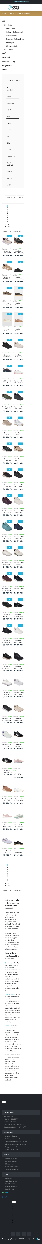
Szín (8, 116)
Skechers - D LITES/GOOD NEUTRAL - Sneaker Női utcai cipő (18, 800)
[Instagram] (18, 1234)
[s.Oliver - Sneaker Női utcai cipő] (18, 267)
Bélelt (9, 143)
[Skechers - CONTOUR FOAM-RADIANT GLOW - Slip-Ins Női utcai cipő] (7, 449)
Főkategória (11, 156)
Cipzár (9, 150)
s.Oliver (15, 275)
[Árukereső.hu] (13, 1204)
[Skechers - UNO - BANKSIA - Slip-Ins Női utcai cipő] (18, 578)
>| (9, 227)
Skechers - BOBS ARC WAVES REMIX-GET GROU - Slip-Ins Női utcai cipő (7, 693)
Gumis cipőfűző (10, 164)
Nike (14, 822)
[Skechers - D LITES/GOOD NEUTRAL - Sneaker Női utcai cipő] (18, 789)
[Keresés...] (28, 7)
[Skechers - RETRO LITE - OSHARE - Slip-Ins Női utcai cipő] (7, 604)
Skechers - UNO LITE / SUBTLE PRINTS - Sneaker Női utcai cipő (18, 382)
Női (11, 13)
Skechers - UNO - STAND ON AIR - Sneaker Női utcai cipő (18, 408)
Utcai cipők (27, 13)
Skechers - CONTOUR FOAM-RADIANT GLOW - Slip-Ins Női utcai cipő (7, 460)
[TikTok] (24, 1234)
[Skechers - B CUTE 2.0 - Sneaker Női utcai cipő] (7, 841)
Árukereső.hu (12, 1215)
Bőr (8, 136)
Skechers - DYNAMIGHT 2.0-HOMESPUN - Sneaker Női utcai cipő (18, 616)
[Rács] (3, 193)
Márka (9, 97)
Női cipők (18, 13)
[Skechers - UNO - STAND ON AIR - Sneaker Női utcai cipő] (18, 397)
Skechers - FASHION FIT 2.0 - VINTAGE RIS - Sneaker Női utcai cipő (7, 434)
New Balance (16, 768)
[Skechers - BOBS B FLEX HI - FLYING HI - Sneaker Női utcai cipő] (7, 656)
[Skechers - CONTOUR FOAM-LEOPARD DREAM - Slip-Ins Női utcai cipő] (18, 449)
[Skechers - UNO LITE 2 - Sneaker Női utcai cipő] (18, 475)
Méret (9, 110)
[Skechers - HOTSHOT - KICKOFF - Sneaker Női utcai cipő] (7, 760)
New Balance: (10, 994)
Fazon (9, 130)
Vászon (9, 178)
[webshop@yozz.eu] (29, 1234)
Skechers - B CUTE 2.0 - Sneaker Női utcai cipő (7, 852)
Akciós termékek (10, 89)
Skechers (4, 249)
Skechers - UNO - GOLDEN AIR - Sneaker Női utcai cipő (7, 590)
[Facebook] (13, 1234)
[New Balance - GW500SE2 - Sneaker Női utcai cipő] (18, 760)
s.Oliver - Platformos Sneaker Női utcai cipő (18, 304)
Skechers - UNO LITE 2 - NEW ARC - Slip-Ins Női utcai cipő (7, 800)
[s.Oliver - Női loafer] (7, 371)
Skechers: (8, 963)
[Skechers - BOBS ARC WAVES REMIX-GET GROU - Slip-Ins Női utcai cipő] (7, 682)
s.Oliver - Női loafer (7, 382)
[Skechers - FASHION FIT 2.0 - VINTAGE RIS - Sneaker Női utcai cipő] (7, 423)
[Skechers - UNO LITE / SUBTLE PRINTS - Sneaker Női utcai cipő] (18, 371)
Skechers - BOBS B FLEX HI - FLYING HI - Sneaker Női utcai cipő (7, 668)
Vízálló (9, 185)
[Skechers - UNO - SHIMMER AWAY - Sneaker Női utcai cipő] (7, 397)
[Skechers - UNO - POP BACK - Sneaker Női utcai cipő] (7, 734)
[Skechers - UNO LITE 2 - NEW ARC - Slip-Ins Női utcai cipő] (7, 789)
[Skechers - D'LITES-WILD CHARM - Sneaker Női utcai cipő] (18, 241)
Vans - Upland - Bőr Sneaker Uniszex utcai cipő (18, 852)
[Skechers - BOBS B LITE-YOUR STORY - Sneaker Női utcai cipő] (7, 345)
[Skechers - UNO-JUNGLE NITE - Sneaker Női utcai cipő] (18, 708)
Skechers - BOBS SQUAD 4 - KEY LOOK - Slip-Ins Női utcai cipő (7, 642)
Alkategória (11, 103)
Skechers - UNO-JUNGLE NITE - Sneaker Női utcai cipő (18, 719)
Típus (9, 123)
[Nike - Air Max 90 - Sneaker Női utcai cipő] (18, 815)
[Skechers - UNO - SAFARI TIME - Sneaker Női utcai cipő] (7, 552)
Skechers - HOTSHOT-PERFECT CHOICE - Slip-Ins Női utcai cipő (18, 745)
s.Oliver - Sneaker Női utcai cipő (18, 278)
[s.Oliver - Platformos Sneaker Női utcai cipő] (18, 293)
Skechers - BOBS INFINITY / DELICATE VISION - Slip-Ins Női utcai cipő (7, 826)
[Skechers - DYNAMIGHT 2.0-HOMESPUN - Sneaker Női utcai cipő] (18, 604)
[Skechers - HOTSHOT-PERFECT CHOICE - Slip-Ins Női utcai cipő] (18, 734)
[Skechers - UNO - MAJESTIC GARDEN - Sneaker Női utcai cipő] (18, 552)
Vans (14, 848)
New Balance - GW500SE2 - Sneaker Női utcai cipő (18, 774)
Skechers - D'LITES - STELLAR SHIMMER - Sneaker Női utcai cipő (18, 434)
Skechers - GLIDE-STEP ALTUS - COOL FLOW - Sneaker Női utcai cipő (7, 252)
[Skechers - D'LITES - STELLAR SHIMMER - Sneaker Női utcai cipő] (18, 423)
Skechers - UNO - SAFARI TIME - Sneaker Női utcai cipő (7, 564)
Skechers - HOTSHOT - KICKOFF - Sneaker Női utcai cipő (7, 771)
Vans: (7, 1026)
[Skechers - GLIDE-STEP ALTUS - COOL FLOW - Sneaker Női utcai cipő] (7, 241)
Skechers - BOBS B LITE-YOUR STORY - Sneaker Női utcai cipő (7, 356)
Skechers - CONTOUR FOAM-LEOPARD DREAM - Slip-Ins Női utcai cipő (18, 460)
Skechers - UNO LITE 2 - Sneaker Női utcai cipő (19, 486)
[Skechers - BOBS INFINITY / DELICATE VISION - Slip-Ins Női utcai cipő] (7, 815)
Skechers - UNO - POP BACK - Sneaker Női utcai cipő (7, 745)
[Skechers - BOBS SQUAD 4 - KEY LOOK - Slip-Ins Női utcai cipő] (7, 630)
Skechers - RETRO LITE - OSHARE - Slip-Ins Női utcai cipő (7, 616)
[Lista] (7, 193)
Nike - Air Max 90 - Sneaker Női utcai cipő (18, 826)
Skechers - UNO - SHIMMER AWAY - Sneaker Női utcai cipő (7, 408)
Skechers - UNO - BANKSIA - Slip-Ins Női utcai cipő (18, 590)
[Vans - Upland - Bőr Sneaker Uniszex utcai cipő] (18, 841)
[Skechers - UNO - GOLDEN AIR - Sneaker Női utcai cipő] (7, 578)
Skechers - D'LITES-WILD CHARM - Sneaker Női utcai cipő (18, 252)
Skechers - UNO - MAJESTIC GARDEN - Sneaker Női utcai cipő (18, 564)
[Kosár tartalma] (38, 7)
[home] (4, 13)
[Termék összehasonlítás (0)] (10, 193)
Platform (9, 172)
